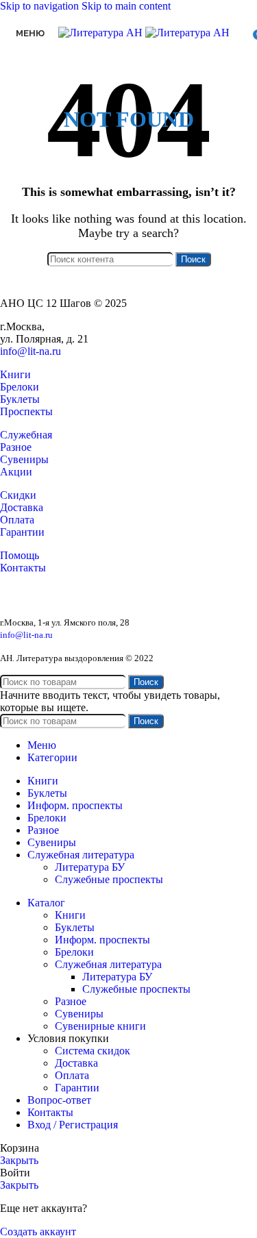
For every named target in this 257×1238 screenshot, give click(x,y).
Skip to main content (126, 6)
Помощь (19, 555)
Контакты (23, 567)
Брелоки (19, 387)
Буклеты (20, 399)
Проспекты (26, 411)
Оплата (17, 519)
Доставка (21, 507)
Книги (15, 374)
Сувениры (24, 459)
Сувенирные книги (100, 1026)
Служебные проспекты (109, 879)
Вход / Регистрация (72, 1124)
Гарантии (22, 532)
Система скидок (92, 1050)
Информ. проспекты (102, 939)
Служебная (26, 435)
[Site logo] (101, 32)
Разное (16, 447)
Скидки (18, 495)
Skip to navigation (41, 6)
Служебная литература (108, 964)
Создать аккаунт (38, 1231)
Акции (16, 472)
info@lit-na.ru (30, 351)
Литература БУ (90, 867)
